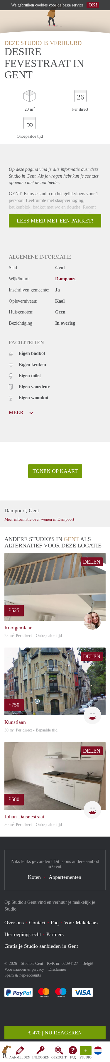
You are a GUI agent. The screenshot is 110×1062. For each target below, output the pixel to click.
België (87, 963)
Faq (55, 923)
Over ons (14, 923)
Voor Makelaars (81, 923)
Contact (37, 923)
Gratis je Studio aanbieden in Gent (41, 946)
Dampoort (65, 278)
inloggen (40, 1057)
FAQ (73, 1057)
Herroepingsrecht (22, 934)
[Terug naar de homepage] (6, 1053)
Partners (55, 934)
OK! (93, 4)
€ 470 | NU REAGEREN (55, 1033)
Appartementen (65, 877)
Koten (34, 877)
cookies (41, 5)
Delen (91, 562)
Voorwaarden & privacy (24, 969)
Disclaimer (57, 969)
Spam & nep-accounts (22, 975)
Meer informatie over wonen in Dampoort (39, 519)
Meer (17, 412)
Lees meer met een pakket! (55, 221)
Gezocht (59, 1057)
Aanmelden (19, 1057)
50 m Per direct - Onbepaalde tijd (33, 824)
